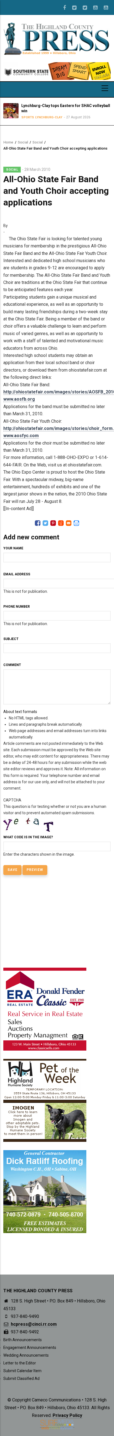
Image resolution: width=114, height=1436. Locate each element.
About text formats (20, 711)
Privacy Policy (67, 1415)
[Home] (57, 38)
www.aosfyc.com (21, 435)
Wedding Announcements (26, 1355)
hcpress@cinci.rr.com (33, 1324)
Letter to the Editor (19, 1363)
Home (8, 142)
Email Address (16, 574)
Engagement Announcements (29, 1347)
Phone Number (16, 607)
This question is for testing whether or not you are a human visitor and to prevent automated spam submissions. (54, 827)
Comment (12, 665)
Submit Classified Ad (21, 1378)
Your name (13, 548)
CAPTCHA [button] (12, 800)
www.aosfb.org (19, 399)
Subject (11, 639)
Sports (26, 117)
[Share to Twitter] (45, 523)
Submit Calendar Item (22, 1371)
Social (23, 142)
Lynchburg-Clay (47, 117)
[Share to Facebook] (37, 523)
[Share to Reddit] (61, 523)
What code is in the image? (28, 837)
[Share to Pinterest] (53, 523)
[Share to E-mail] (68, 523)
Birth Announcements (22, 1340)
